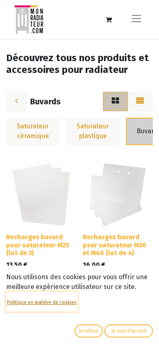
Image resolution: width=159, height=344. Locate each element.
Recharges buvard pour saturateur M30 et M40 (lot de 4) (114, 244)
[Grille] (115, 101)
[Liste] (140, 101)
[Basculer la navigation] (136, 19)
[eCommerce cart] (108, 19)
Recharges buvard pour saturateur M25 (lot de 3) (37, 244)
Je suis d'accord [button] (128, 331)
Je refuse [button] (89, 331)
